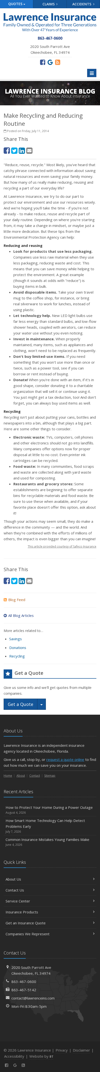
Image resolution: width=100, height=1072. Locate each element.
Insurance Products (22, 912)
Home (8, 776)
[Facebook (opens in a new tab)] (42, 62)
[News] (57, 62)
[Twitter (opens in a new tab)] (14, 150)
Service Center (18, 901)
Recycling (17, 656)
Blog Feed (16, 599)
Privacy (62, 1050)
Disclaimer (81, 1050)
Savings (15, 638)
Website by (41, 1056)
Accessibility (14, 1056)
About (21, 776)
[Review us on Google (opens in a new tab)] (50, 62)
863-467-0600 (23, 981)
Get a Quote (20, 704)
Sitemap (49, 776)
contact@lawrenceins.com (33, 998)
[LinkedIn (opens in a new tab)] (22, 150)
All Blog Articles (21, 615)
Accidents (82, 4)
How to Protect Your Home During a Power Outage (49, 810)
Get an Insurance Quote (26, 922)
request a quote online (65, 759)
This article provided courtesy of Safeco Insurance (62, 546)
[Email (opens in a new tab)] (29, 150)
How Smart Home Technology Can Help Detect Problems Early (45, 826)
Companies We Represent (28, 933)
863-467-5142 (23, 989)
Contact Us (15, 890)
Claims (49, 4)
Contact (34, 776)
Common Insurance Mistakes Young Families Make (47, 842)
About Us (13, 879)
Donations (17, 647)
